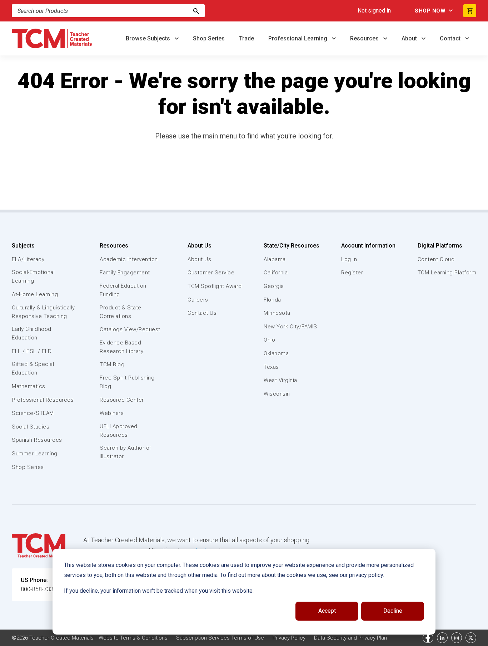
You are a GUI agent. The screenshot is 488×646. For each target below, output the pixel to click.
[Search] (196, 10)
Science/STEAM (33, 413)
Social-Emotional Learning (33, 276)
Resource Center (122, 400)
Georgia (274, 286)
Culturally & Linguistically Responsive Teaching (43, 311)
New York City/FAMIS (290, 326)
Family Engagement (125, 272)
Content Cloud (436, 259)
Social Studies (30, 427)
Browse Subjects (148, 38)
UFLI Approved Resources (119, 430)
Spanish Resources (37, 440)
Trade (246, 38)
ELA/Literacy (28, 259)
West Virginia (280, 380)
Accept (327, 610)
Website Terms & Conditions (133, 638)
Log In (349, 259)
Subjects (23, 245)
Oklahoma (276, 353)
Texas (271, 367)
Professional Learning (298, 38)
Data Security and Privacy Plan (350, 638)
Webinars (112, 413)
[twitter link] (470, 637)
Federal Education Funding (123, 290)
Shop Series (209, 38)
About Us (199, 245)
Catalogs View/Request (130, 329)
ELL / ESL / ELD (32, 351)
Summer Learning (35, 453)
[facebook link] (428, 637)
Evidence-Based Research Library (121, 346)
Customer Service (211, 272)
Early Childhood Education (31, 333)
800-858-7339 (38, 589)
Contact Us (202, 313)
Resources (365, 38)
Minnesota (277, 313)
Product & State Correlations (120, 311)
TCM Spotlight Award (215, 286)
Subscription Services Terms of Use (220, 638)
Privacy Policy (289, 638)
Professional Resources (43, 400)
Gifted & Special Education (33, 368)
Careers (198, 300)
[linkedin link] (442, 637)
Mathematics (28, 386)
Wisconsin (277, 394)
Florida (272, 300)
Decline (392, 610)
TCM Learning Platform (447, 272)
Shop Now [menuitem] (430, 11)
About (410, 38)
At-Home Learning (35, 294)
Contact (451, 38)
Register (352, 272)
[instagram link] (456, 637)
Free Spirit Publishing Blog (127, 382)
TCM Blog (112, 364)
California (276, 272)
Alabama (275, 259)
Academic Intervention (129, 259)
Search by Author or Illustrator (125, 452)
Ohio (269, 340)
